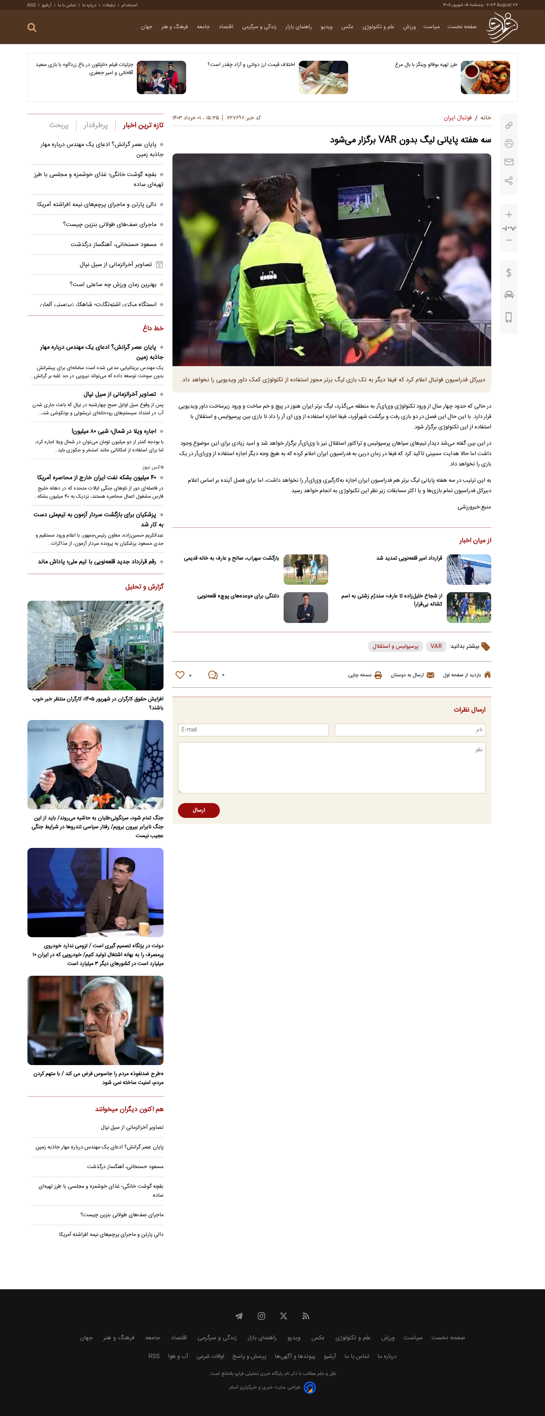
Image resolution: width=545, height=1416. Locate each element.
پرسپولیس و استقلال (396, 646)
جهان (147, 27)
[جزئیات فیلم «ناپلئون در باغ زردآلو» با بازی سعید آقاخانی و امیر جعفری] (161, 77)
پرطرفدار (96, 125)
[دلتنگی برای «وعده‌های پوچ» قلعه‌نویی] (306, 607)
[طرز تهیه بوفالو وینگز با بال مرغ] (485, 77)
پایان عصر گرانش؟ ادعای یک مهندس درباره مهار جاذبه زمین (102, 352)
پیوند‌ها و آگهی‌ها (295, 1356)
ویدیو (327, 27)
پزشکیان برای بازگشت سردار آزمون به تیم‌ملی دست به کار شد (99, 520)
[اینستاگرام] (261, 1315)
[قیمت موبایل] (508, 319)
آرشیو (47, 5)
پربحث (59, 125)
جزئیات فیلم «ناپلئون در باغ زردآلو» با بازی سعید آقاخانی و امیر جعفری (84, 69)
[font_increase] (509, 214)
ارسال (199, 810)
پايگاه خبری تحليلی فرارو (258, 1374)
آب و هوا (178, 1356)
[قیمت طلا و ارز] (509, 274)
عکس (348, 27)
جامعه (204, 27)
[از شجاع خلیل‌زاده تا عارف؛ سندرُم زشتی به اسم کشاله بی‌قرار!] (469, 607)
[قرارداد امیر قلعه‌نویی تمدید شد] (469, 569)
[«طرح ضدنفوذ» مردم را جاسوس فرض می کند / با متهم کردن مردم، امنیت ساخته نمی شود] (95, 1020)
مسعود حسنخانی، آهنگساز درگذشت (113, 245)
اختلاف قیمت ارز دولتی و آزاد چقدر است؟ (251, 65)
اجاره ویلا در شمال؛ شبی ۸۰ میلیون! (114, 432)
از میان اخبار (475, 541)
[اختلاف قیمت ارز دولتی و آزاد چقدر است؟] (323, 77)
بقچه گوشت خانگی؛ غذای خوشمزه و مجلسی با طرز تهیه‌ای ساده (101, 1191)
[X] (283, 1315)
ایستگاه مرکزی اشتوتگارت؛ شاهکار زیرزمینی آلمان (98, 305)
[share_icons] (509, 181)
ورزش (409, 27)
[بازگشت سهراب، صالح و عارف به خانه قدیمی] (306, 569)
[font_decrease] (509, 240)
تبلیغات (109, 5)
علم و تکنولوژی (379, 27)
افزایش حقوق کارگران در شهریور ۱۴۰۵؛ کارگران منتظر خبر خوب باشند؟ (98, 704)
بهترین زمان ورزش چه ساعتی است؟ (113, 285)
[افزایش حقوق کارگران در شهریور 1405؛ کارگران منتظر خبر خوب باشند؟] (95, 645)
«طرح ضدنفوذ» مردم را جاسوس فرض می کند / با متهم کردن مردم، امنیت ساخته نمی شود (98, 1078)
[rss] (305, 1315)
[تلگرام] (239, 1315)
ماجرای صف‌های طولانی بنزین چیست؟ (109, 225)
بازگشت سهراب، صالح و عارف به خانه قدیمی (231, 558)
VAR (436, 646)
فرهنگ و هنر (175, 27)
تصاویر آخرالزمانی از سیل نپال (116, 265)
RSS (31, 5)
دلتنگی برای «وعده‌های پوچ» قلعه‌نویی (238, 596)
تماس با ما (67, 5)
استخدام (130, 5)
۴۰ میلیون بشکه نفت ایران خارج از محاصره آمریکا (96, 478)
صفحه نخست (462, 27)
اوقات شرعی (210, 1356)
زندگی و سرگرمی (260, 27)
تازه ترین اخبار (143, 125)
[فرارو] (502, 27)
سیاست (431, 27)
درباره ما (89, 5)
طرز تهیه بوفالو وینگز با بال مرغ (426, 65)
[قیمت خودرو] (509, 296)
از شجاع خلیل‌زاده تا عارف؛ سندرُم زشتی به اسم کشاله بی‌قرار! (391, 600)
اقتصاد (227, 27)
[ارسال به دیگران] (509, 162)
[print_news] (509, 144)
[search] (31, 27)
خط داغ (153, 329)
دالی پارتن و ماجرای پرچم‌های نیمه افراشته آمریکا (96, 205)
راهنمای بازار (299, 27)
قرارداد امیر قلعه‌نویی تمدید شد (409, 558)
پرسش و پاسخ (249, 1356)
